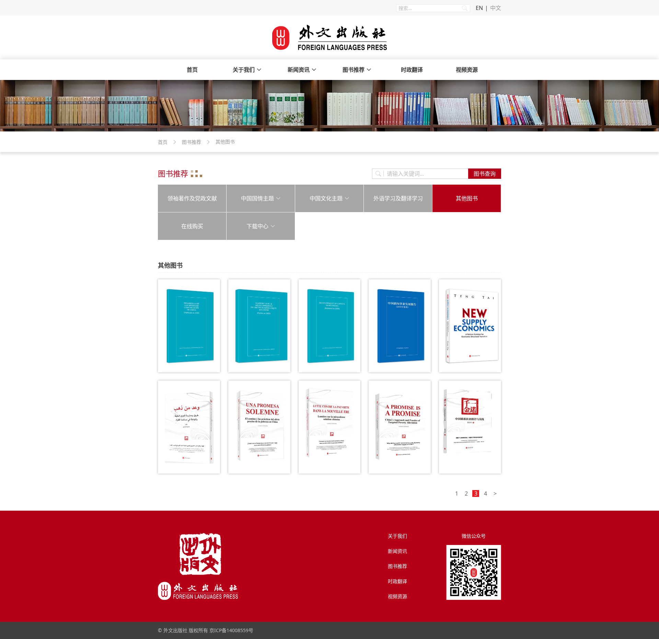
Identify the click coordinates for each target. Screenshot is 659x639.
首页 (192, 69)
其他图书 (467, 198)
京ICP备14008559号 (231, 630)
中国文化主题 (326, 198)
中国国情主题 (257, 198)
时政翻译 (412, 69)
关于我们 (244, 69)
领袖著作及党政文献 (192, 198)
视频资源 (467, 69)
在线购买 (192, 226)
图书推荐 (354, 69)
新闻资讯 (299, 69)
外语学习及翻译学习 (398, 198)
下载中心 (257, 226)
